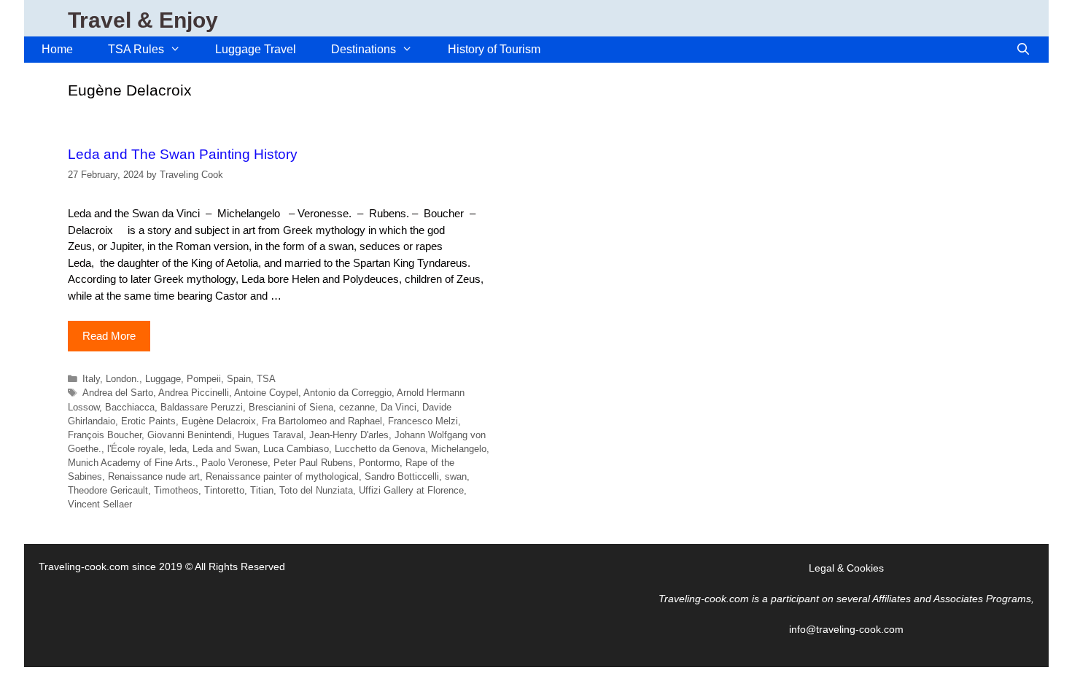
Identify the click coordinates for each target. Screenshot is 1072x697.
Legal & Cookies (846, 568)
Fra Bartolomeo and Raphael (322, 421)
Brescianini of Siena (291, 407)
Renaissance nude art (154, 476)
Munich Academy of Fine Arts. (131, 462)
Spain (239, 378)
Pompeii (204, 378)
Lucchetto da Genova (380, 448)
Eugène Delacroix (219, 421)
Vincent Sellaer (100, 504)
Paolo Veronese (234, 462)
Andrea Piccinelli (193, 392)
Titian (261, 490)
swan (456, 476)
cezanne (357, 407)
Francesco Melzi (423, 421)
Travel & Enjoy (143, 20)
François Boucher (104, 434)
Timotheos (176, 490)
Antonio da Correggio (347, 392)
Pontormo (379, 462)
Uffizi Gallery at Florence (411, 490)
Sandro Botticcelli (402, 476)
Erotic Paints (148, 421)
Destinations (363, 49)
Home (57, 49)
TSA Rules (136, 49)
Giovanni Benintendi (189, 434)
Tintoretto (224, 490)
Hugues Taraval (270, 434)
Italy (91, 378)
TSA (266, 378)
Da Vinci (398, 407)
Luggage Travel (255, 49)
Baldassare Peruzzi (201, 407)
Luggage (163, 378)
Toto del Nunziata (316, 490)
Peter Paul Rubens (313, 462)
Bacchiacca (130, 407)
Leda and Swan (225, 448)
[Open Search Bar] (1023, 49)
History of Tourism (494, 49)
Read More (109, 336)
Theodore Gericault (108, 490)
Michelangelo (458, 448)
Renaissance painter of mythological (282, 476)
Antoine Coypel (266, 392)
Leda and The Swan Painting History (183, 154)
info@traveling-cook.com (846, 629)
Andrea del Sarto (117, 392)
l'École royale (135, 448)
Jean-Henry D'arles (349, 434)
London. (122, 378)
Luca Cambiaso (296, 448)
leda (178, 448)
